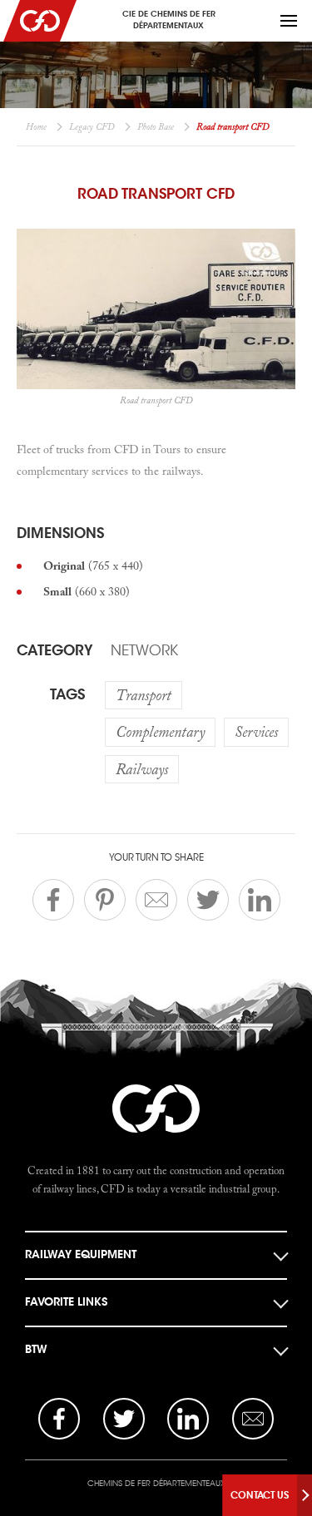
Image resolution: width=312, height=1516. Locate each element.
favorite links (66, 1302)
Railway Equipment (80, 1254)
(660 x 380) (86, 591)
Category (55, 650)
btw (36, 1349)
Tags (67, 694)
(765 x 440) (93, 565)
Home (36, 126)
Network (144, 650)
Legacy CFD (92, 126)
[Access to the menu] (288, 21)
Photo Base (155, 126)
